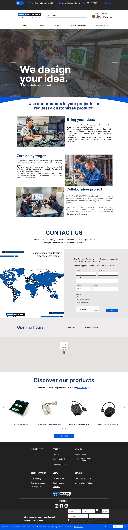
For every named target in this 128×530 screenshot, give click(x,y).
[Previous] (13, 63)
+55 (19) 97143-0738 (85, 459)
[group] (64, 410)
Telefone (95, 285)
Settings (107, 527)
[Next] (115, 63)
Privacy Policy (78, 527)
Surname (101, 270)
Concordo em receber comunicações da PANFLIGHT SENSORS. (82, 520)
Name (78, 270)
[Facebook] (61, 506)
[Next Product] (125, 408)
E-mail (78, 277)
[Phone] (84, 3)
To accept (118, 527)
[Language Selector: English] (20, 3)
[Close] (125, 526)
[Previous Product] (3, 408)
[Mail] (59, 3)
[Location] (29, 3)
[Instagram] (56, 506)
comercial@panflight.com (84, 266)
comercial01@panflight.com (71, 3)
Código (78, 285)
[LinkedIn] (66, 506)
